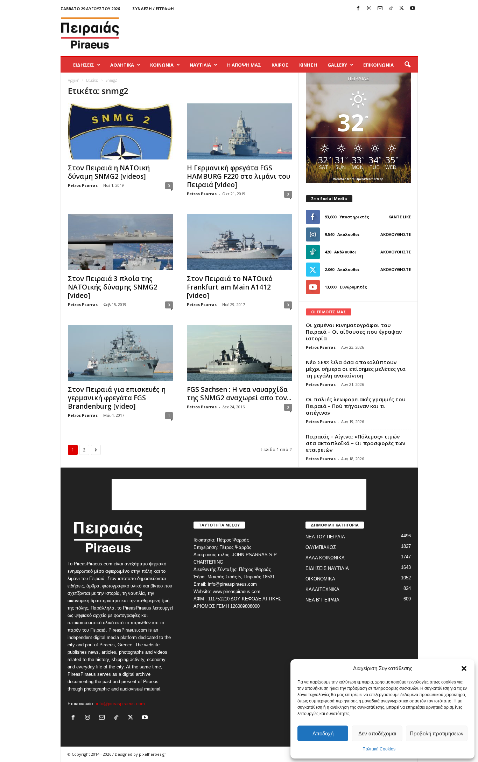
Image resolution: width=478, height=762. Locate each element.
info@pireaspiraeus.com (120, 703)
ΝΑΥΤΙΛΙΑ (200, 65)
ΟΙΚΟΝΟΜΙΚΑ (320, 578)
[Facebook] (358, 9)
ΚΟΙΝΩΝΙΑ (162, 65)
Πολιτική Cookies (379, 749)
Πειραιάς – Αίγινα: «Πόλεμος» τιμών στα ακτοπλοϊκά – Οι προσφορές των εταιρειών (355, 443)
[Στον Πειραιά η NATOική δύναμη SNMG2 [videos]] (120, 131)
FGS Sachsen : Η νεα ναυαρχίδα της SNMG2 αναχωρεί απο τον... (239, 393)
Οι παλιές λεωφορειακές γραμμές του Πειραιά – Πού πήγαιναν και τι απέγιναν (356, 406)
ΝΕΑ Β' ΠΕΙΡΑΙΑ (322, 600)
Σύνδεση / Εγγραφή (153, 8)
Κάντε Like (399, 216)
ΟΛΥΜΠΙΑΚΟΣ (320, 547)
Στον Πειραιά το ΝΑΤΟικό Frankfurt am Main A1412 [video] (230, 287)
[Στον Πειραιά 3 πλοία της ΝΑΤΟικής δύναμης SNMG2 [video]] (120, 242)
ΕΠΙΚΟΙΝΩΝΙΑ (378, 65)
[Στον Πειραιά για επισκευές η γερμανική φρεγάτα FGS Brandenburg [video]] (120, 353)
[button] (464, 668)
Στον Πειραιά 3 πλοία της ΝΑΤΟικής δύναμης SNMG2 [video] (112, 287)
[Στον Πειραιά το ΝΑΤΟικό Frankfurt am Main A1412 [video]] (239, 242)
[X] (402, 9)
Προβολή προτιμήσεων (437, 733)
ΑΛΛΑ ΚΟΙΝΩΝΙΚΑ (325, 557)
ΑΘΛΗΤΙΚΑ (122, 65)
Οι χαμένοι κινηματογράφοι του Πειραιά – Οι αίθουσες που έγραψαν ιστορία (354, 331)
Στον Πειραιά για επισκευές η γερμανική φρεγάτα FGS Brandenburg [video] (117, 398)
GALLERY (337, 65)
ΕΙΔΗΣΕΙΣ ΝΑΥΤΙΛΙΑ (327, 568)
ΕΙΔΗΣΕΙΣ (83, 65)
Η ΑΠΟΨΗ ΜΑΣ (244, 65)
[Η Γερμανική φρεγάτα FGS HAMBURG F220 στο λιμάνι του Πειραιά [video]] (239, 131)
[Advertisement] (290, 33)
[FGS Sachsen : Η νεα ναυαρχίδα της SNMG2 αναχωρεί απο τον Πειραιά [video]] (239, 353)
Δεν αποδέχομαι (377, 733)
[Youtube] (412, 9)
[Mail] (380, 9)
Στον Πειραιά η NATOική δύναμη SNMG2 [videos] (109, 172)
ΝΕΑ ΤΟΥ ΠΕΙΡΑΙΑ (325, 536)
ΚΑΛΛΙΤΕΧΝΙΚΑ (322, 589)
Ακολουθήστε (395, 234)
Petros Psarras (83, 185)
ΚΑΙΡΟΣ (280, 65)
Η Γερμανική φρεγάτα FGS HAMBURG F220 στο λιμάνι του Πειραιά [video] (238, 176)
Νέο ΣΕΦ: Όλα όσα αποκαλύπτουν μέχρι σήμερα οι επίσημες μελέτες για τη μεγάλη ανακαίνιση (356, 369)
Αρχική (73, 80)
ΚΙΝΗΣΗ (308, 65)
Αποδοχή (322, 733)
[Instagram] (369, 9)
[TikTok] (391, 9)
